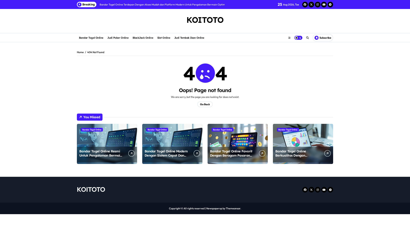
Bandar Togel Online (91, 37)
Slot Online (163, 37)
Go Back (205, 104)
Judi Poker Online (117, 37)
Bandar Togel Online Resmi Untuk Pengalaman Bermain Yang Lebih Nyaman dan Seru (100, 157)
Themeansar (233, 208)
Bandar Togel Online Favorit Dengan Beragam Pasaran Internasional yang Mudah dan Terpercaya (231, 157)
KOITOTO (205, 20)
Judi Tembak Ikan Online (189, 37)
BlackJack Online (143, 37)
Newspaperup (214, 208)
